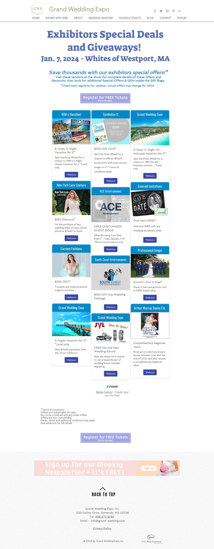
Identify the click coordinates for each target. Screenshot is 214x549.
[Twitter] (161, 11)
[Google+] (180, 11)
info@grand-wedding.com (108, 520)
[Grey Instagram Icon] (167, 11)
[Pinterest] (173, 11)
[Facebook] (155, 11)
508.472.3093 (104, 516)
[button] (130, 18)
